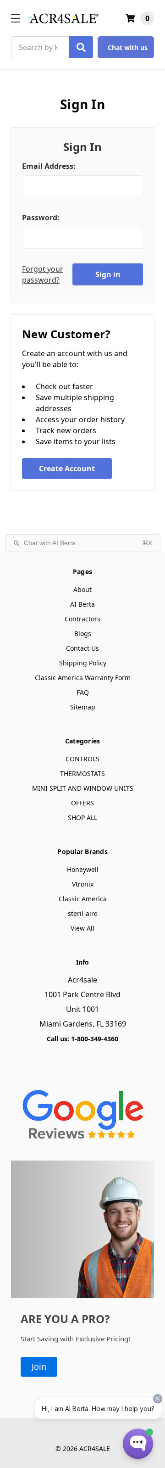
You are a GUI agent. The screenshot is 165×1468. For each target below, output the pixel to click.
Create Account (67, 468)
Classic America (83, 898)
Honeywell (83, 869)
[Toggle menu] (15, 18)
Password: (41, 217)
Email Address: (49, 166)
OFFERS (82, 802)
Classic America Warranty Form (83, 677)
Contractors (82, 618)
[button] (82, 1112)
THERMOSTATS (82, 773)
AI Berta (82, 604)
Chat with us (128, 47)
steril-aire (83, 913)
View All (82, 928)
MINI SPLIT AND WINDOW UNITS (82, 788)
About (82, 589)
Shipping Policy (82, 663)
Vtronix (83, 884)
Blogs (82, 633)
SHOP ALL (82, 817)
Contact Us (82, 648)
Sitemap (82, 707)
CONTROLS (82, 758)
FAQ (83, 692)
